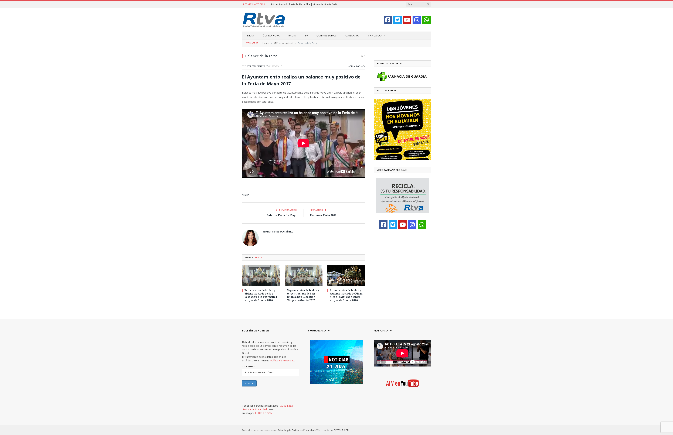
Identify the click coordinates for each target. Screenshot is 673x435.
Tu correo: (248, 366)
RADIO (292, 35)
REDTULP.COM (264, 413)
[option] (402, 129)
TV (306, 35)
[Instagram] (417, 20)
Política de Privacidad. (282, 360)
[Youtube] (407, 20)
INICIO (250, 35)
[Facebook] (388, 20)
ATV (363, 66)
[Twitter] (397, 20)
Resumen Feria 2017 (323, 215)
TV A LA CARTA (376, 35)
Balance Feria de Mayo (282, 215)
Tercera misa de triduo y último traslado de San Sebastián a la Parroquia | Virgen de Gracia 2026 (260, 295)
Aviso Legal (286, 405)
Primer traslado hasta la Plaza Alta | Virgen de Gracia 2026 (304, 4)
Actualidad (354, 66)
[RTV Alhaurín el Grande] (264, 19)
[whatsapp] (426, 20)
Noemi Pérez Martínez (256, 66)
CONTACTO (352, 35)
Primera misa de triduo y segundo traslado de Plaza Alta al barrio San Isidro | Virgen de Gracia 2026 (346, 295)
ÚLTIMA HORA (271, 35)
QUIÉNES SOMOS (327, 35)
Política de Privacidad (255, 409)
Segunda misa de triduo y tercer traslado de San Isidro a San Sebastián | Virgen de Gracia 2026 (303, 295)
